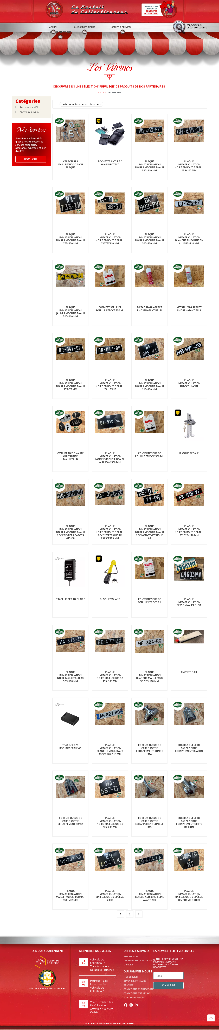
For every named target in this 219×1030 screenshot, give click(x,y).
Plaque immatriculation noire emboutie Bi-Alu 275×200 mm (70, 239)
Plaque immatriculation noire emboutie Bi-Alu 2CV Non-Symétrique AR (149, 532)
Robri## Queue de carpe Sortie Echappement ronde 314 (149, 749)
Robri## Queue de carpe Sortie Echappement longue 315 (149, 822)
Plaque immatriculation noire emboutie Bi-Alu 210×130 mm (149, 385)
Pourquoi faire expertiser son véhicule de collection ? (99, 986)
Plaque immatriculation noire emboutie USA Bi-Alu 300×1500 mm (110, 457)
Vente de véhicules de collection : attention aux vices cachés (101, 1007)
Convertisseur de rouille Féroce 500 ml (149, 454)
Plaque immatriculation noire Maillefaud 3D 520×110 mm (70, 676)
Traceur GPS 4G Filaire (70, 599)
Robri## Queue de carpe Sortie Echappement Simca (70, 821)
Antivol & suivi (28, 112)
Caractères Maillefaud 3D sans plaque (70, 164)
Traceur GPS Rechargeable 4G (70, 746)
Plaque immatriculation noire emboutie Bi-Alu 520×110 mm (149, 166)
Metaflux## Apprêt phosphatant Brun (149, 309)
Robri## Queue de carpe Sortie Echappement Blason (189, 748)
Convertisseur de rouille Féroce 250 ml (110, 309)
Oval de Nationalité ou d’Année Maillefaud (70, 456)
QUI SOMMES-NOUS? (84, 27)
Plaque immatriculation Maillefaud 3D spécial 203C (110, 895)
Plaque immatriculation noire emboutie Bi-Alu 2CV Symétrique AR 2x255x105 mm (110, 532)
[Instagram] (131, 1005)
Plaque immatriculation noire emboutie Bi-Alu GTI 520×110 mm (189, 530)
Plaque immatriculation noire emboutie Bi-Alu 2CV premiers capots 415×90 (70, 532)
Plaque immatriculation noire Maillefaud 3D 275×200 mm (110, 822)
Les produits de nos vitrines (140, 960)
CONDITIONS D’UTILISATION (138, 989)
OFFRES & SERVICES (121, 27)
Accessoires (26, 107)
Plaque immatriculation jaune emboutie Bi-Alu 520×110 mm (70, 312)
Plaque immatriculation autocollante (189, 383)
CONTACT (128, 985)
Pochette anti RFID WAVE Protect (110, 163)
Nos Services (131, 956)
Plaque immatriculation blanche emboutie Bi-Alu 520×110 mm (189, 239)
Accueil (102, 92)
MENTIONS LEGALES (134, 997)
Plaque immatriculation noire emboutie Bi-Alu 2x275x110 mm (110, 239)
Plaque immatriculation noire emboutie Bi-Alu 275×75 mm (70, 385)
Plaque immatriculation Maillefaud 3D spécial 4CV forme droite (189, 895)
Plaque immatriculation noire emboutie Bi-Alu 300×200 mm (149, 239)
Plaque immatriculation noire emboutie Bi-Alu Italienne (110, 385)
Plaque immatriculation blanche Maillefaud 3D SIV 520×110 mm (110, 749)
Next (139, 914)
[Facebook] (126, 1005)
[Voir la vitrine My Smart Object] (59, 558)
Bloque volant (110, 599)
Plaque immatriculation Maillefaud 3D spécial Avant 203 (149, 895)
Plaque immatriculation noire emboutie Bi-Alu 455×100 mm (189, 166)
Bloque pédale (189, 453)
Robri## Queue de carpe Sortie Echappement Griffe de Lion (189, 822)
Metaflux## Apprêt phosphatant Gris (189, 309)
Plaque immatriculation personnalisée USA (189, 602)
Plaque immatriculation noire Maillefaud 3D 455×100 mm (110, 676)
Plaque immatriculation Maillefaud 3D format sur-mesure (70, 895)
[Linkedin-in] (136, 1005)
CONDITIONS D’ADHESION (137, 993)
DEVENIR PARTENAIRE (60, 32)
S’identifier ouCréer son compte (197, 26)
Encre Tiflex (189, 672)
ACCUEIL (53, 27)
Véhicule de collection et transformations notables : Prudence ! (102, 964)
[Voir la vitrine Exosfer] (99, 121)
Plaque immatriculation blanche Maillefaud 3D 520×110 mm (149, 676)
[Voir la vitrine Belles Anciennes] (59, 121)
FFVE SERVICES (131, 976)
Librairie (128, 964)
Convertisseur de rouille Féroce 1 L (149, 600)
